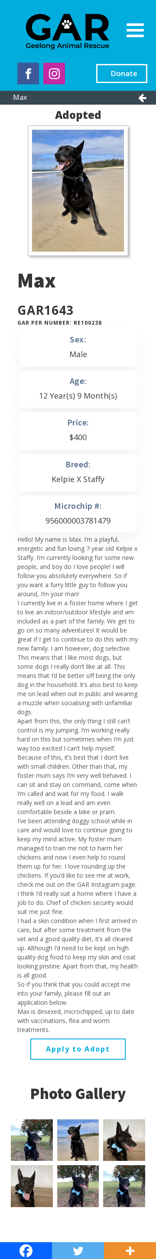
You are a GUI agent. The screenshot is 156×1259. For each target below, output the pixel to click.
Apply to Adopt (78, 1049)
